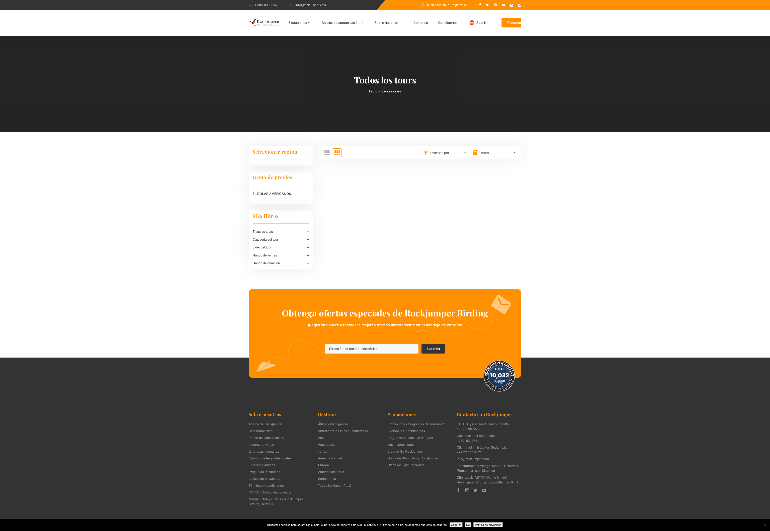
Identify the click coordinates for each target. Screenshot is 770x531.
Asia (321, 437)
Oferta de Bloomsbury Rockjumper (412, 458)
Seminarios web (261, 431)
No (468, 524)
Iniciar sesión (436, 5)
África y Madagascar (333, 424)
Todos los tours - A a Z (334, 485)
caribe (322, 451)
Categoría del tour (265, 239)
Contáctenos (447, 23)
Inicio (373, 91)
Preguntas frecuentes (264, 471)
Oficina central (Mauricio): (476, 438)
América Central (330, 458)
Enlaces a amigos (262, 465)
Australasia (326, 444)
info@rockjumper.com (310, 5)
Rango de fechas (265, 255)
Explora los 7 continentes (406, 431)
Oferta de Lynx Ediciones (406, 465)
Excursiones (298, 23)
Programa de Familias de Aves (410, 437)
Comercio (420, 23)
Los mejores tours (400, 444)
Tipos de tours (263, 231)
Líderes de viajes (261, 444)
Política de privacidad (488, 524)
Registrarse (459, 5)
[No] (765, 525)
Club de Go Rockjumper (405, 451)
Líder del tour (262, 247)
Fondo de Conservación (266, 437)
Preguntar (514, 23)
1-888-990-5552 (266, 5)
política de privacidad (264, 478)
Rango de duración (266, 263)
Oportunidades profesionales (270, 458)
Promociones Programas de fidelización (417, 424)
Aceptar (456, 524)
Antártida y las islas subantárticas (343, 431)
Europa (323, 465)
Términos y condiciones (266, 485)
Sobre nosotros (386, 23)
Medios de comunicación (341, 23)
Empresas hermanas (264, 451)
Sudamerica (327, 478)
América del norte (331, 471)
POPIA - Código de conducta (270, 492)
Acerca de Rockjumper (265, 424)
